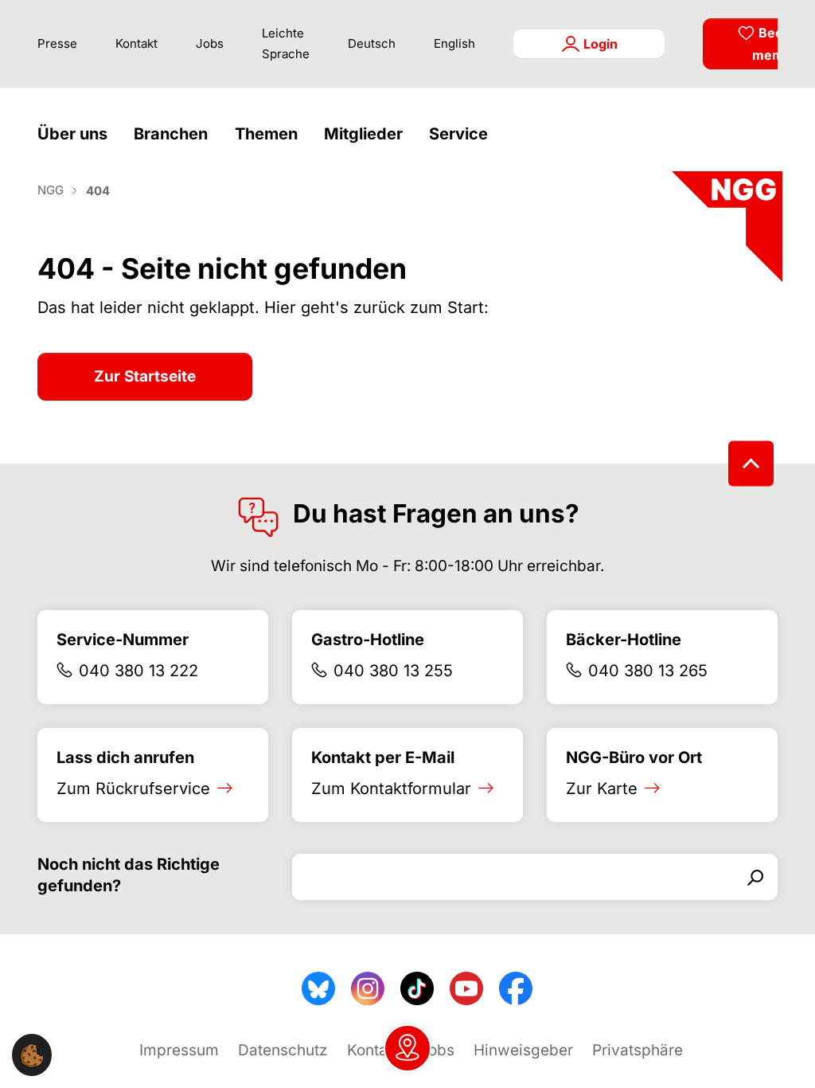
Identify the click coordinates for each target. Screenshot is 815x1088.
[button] (76, 134)
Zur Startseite (145, 376)
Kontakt (136, 43)
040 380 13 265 (648, 670)
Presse (57, 43)
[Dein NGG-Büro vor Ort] (407, 1048)
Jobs (210, 43)
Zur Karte (602, 788)
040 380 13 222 (138, 670)
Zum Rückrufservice (133, 788)
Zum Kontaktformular (391, 788)
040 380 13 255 (393, 670)
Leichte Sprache (286, 43)
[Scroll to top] (751, 463)
